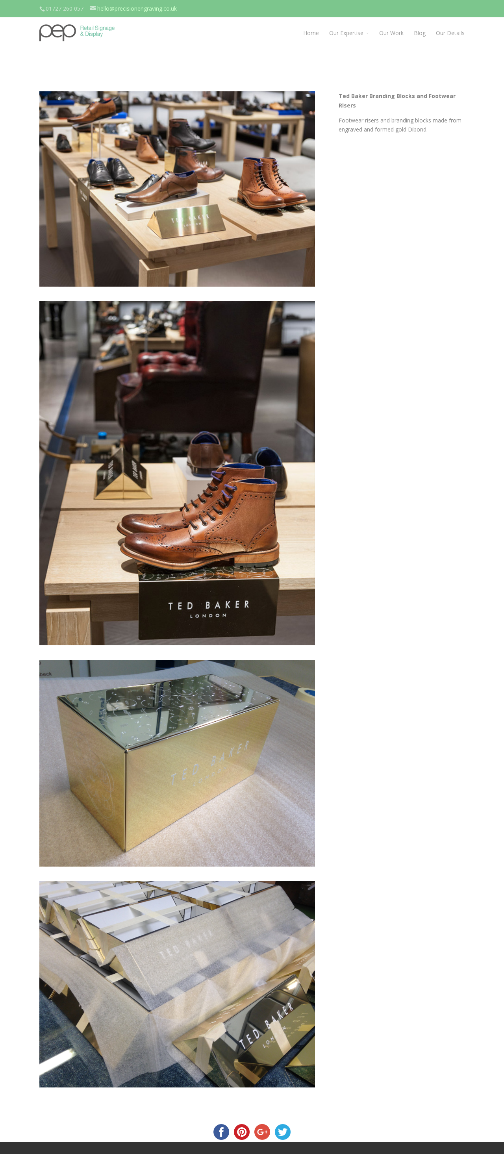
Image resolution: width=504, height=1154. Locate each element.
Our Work (391, 33)
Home (311, 33)
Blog (420, 33)
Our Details (450, 33)
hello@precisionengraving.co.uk (137, 8)
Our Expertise (346, 33)
